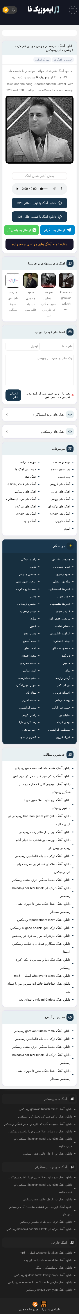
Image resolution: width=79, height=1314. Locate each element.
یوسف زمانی (62, 700)
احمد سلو (30, 648)
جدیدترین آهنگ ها (25, 469)
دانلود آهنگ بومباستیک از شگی (53, 1267)
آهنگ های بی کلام (25, 506)
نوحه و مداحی (61, 462)
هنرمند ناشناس (61, 559)
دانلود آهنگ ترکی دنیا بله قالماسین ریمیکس (42, 856)
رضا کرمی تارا (27, 722)
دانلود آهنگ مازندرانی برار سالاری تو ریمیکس (41, 935)
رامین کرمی (29, 715)
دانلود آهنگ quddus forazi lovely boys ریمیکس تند (41, 1275)
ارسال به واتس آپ (19, 230)
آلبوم (67, 528)
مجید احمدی (29, 655)
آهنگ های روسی (60, 499)
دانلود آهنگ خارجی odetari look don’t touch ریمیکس (40, 1282)
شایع (33, 618)
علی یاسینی (63, 611)
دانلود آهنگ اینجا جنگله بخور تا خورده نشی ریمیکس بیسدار (43, 907)
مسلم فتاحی (62, 626)
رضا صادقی (29, 729)
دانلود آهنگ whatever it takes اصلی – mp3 (42, 975)
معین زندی (29, 633)
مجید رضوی (63, 574)
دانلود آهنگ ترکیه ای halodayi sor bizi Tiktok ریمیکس (41, 892)
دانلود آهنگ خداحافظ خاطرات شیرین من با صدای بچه (38, 987)
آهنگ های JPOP (26, 514)
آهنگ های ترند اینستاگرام (49, 414)
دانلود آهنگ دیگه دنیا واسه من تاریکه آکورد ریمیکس (43, 963)
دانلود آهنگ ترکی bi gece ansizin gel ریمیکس (40, 928)
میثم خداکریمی (27, 678)
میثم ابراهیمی (27, 707)
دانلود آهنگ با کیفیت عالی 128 (36, 216)
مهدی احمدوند (61, 641)
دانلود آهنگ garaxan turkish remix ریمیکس (42, 768)
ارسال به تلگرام (54, 230)
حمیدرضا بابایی (61, 707)
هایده (33, 566)
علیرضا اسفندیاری (59, 589)
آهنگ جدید (30, 521)
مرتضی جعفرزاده (59, 618)
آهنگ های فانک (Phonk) (21, 484)
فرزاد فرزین (63, 737)
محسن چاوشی (27, 574)
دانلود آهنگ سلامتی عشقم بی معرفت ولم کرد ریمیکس (43, 868)
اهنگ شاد (30, 476)
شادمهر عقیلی (61, 581)
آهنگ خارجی (62, 521)
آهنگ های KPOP (60, 514)
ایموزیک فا (43, 77)
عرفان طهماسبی (26, 581)
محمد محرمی (28, 663)
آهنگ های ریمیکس (53, 431)
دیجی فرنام (63, 722)
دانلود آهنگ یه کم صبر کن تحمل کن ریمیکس (41, 776)
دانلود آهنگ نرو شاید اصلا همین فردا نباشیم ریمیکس (47, 804)
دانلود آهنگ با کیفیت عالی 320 (36, 203)
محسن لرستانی (26, 603)
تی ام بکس (63, 685)
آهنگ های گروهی (60, 484)
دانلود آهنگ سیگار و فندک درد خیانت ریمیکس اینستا (41, 947)
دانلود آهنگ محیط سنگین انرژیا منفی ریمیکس (40, 880)
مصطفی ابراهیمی (59, 729)
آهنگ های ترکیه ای (59, 506)
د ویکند (66, 655)
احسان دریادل (61, 692)
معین (33, 596)
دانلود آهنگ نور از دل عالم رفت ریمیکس (44, 832)
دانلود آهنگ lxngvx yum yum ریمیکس (49, 1289)
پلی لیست (64, 476)
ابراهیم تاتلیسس (60, 633)
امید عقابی (29, 670)
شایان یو (65, 715)
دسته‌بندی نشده (60, 469)
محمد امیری (29, 700)
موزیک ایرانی (28, 462)
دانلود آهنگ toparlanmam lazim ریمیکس (43, 919)
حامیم (66, 663)
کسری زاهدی (28, 737)
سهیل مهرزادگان (26, 685)
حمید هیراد (63, 596)
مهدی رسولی (28, 611)
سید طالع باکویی (26, 589)
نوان (67, 670)
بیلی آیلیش (29, 641)
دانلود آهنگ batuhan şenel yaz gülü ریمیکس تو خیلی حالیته (39, 820)
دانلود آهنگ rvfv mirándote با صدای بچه (44, 999)
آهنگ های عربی (60, 491)
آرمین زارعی (62, 678)
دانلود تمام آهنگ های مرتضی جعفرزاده (39, 244)
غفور (33, 626)
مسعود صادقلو (61, 648)
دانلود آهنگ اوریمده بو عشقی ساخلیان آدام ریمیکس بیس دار (43, 844)
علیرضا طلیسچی (60, 603)
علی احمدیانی (61, 566)
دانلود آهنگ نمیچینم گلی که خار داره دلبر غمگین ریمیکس (44, 788)
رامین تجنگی (28, 559)
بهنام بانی (30, 692)
